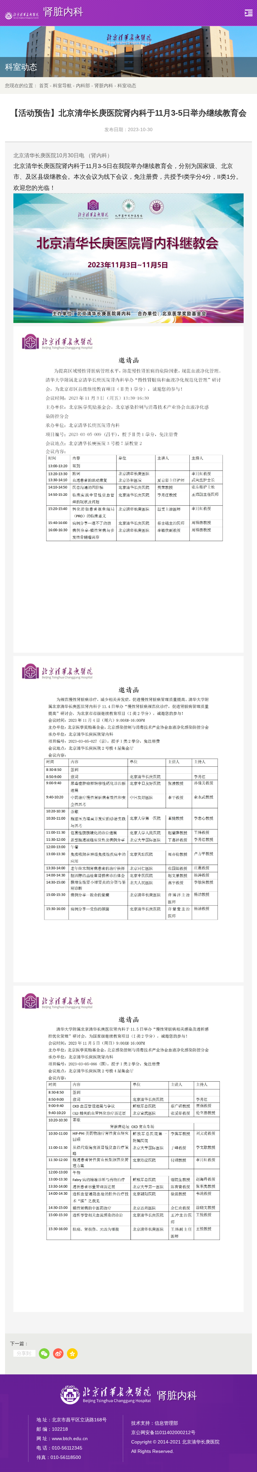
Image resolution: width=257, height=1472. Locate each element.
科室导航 (62, 85)
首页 (44, 85)
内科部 (83, 85)
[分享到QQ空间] (72, 1353)
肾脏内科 (103, 85)
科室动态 (126, 85)
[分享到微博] (58, 1353)
